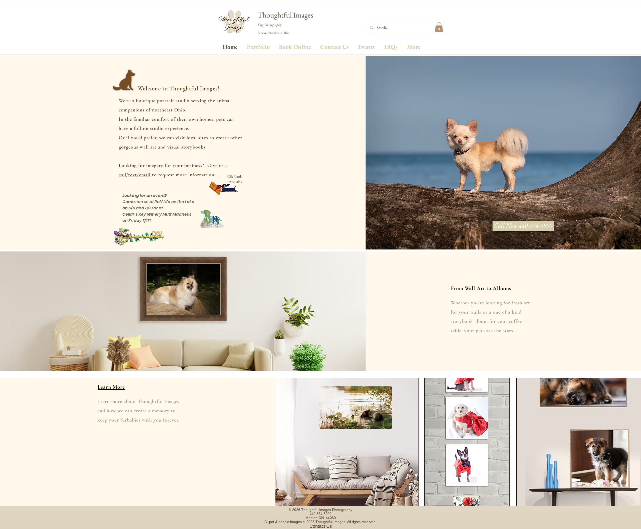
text (132, 175)
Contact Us (320, 526)
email (144, 175)
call (122, 175)
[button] (439, 27)
